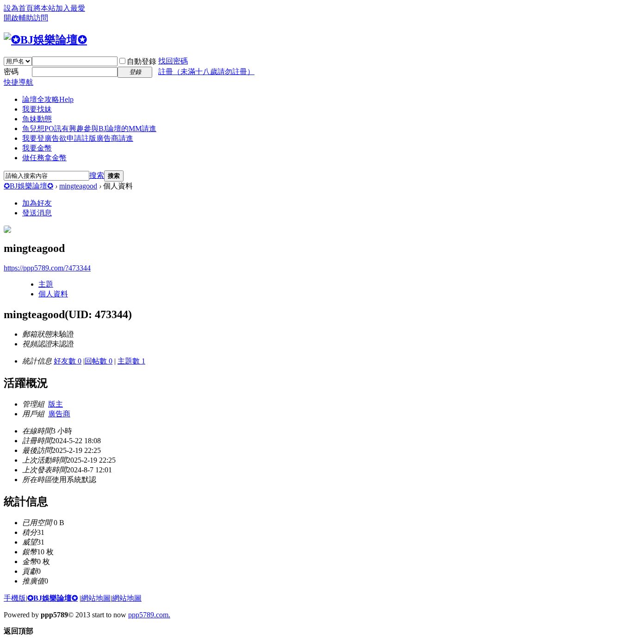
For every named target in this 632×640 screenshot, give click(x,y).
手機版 (15, 598)
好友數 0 (67, 361)
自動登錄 (141, 61)
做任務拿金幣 (44, 158)
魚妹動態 (37, 119)
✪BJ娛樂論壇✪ (28, 186)
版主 (55, 404)
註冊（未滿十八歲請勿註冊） (206, 71)
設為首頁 (18, 8)
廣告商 (59, 414)
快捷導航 (18, 82)
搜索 (96, 175)
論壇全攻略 (48, 99)
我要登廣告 (77, 138)
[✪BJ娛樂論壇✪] (45, 40)
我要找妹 (37, 109)
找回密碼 (173, 61)
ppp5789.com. (149, 615)
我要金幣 (37, 148)
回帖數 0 (98, 361)
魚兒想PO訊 (89, 128)
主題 (45, 284)
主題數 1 (131, 361)
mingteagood (78, 186)
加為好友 (37, 203)
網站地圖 (96, 598)
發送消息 (37, 213)
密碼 (11, 71)
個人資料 (53, 294)
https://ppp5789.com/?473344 (47, 268)
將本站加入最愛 (59, 8)
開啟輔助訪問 (26, 18)
